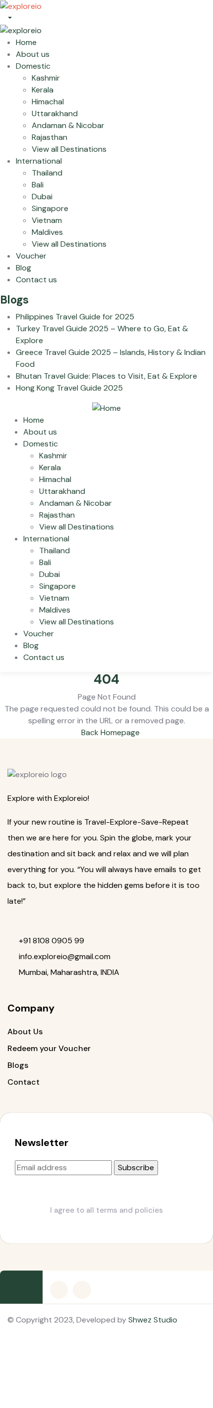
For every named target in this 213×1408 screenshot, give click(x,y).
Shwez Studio (152, 1320)
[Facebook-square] (59, 1290)
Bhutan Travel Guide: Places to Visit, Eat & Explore (106, 376)
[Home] (106, 407)
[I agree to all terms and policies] (106, 1190)
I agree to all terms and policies (106, 1210)
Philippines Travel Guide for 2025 (75, 316)
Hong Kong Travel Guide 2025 (69, 388)
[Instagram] (82, 1290)
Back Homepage (109, 732)
